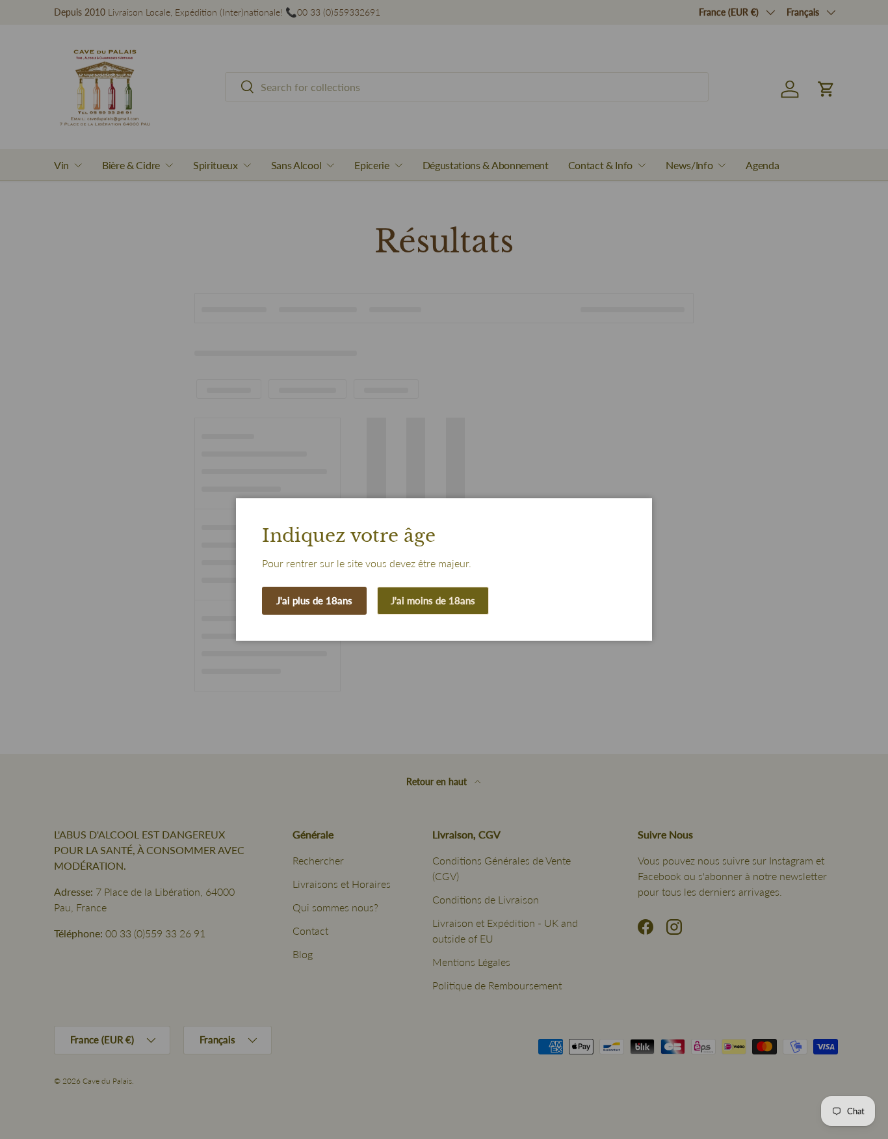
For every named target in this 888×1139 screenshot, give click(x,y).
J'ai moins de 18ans (433, 600)
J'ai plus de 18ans (314, 600)
